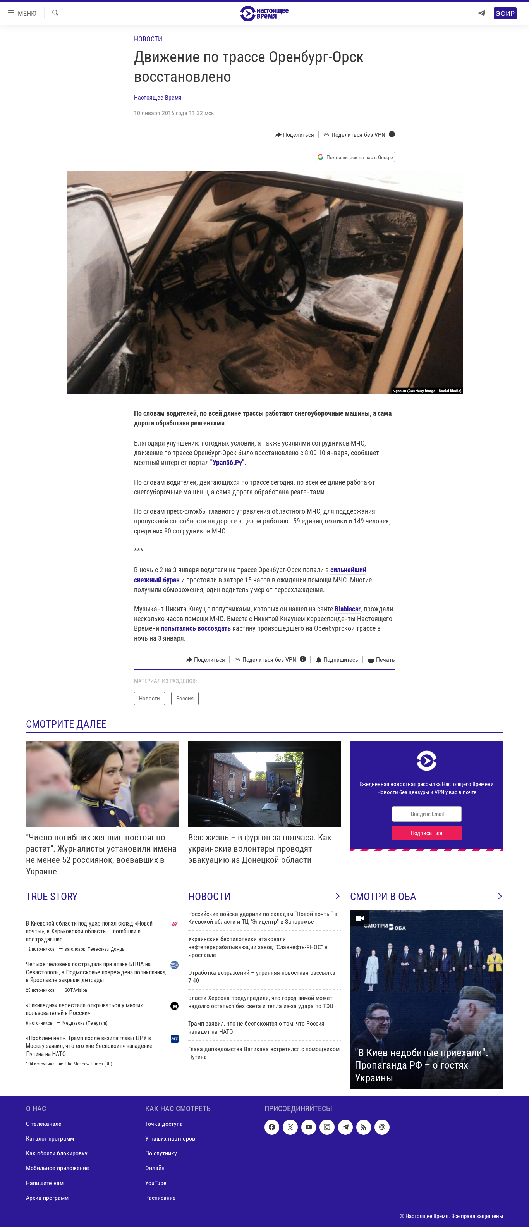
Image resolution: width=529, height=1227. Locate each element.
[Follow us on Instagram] (326, 1127)
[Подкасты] (381, 1127)
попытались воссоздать (196, 628)
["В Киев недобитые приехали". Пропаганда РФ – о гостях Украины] (426, 999)
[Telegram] (482, 13)
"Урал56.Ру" (227, 462)
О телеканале (44, 1124)
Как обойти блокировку (57, 1153)
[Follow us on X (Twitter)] (290, 1127)
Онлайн (155, 1168)
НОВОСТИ (209, 896)
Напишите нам (45, 1183)
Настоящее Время (158, 97)
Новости (148, 39)
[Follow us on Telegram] (345, 1127)
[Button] (294, 135)
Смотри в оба (383, 896)
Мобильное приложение (57, 1168)
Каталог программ (50, 1139)
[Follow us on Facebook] (271, 1127)
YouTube (156, 1183)
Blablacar (348, 609)
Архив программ (47, 1197)
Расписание (160, 1197)
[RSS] (363, 1127)
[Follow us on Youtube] (308, 1127)
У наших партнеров (170, 1139)
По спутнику (161, 1153)
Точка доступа (164, 1124)
